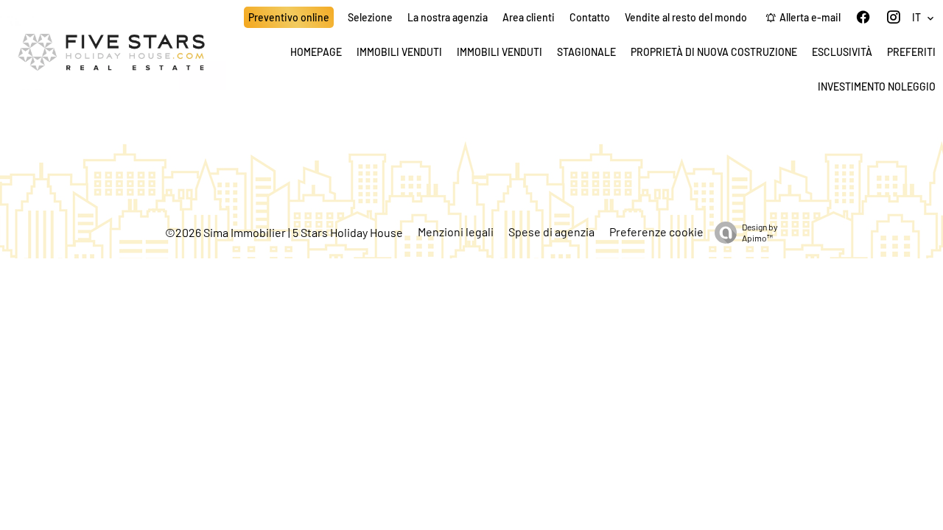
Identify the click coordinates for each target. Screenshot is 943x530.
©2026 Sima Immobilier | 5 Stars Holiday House (284, 232)
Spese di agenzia (551, 232)
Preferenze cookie (656, 232)
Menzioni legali (456, 232)
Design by (760, 232)
